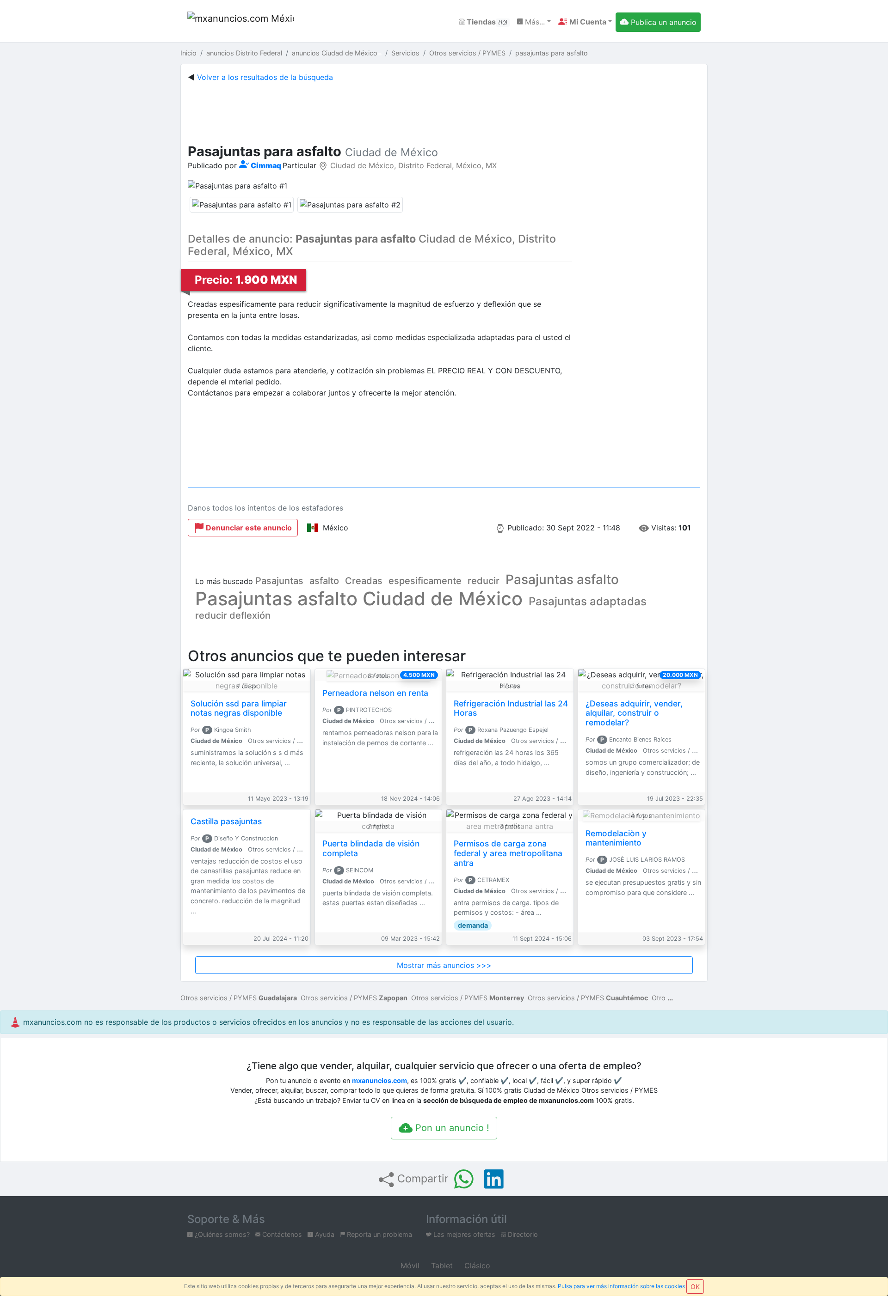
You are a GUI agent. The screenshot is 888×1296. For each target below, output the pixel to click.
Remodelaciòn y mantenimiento (616, 838)
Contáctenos (281, 1234)
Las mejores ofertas (463, 1234)
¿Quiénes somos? (221, 1234)
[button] (585, 21)
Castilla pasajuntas (226, 821)
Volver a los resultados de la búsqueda (265, 77)
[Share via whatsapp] (464, 1179)
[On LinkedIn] (494, 1179)
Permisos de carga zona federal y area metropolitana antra (508, 853)
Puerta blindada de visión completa (370, 848)
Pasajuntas (279, 580)
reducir (484, 580)
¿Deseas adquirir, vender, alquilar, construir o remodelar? (634, 713)
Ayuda (323, 1234)
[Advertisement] (444, 111)
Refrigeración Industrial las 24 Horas (511, 708)
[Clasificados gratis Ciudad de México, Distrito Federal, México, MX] (240, 22)
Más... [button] (534, 21)
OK (695, 1286)
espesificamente (425, 580)
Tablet (441, 1265)
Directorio (522, 1234)
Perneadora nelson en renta (375, 693)
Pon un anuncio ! (451, 1127)
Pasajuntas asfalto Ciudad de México (359, 598)
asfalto (324, 580)
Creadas (363, 580)
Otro (659, 998)
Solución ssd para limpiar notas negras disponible (239, 708)
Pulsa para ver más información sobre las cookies (621, 1286)
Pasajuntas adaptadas (588, 601)
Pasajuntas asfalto (562, 579)
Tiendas (486, 21)
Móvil (408, 1265)
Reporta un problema (378, 1234)
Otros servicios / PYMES (238, 998)
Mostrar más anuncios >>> (444, 965)
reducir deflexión (233, 615)
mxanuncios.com (379, 1080)
